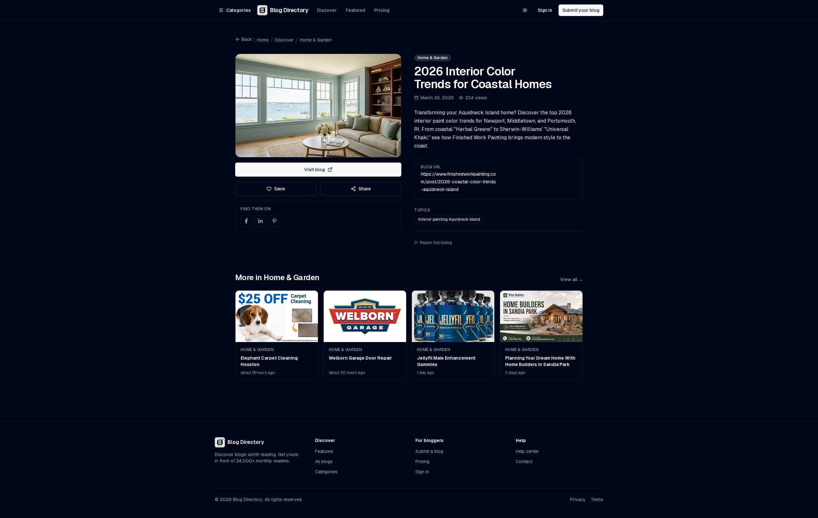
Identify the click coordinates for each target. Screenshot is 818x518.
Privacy (578, 499)
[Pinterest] (274, 221)
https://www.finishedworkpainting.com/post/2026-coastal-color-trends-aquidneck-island (458, 181)
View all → (571, 279)
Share (365, 189)
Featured (355, 10)
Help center (527, 451)
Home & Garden (316, 40)
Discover (327, 10)
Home (263, 40)
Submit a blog (429, 451)
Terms (597, 499)
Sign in (545, 10)
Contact (524, 461)
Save (279, 189)
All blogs (324, 461)
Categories (326, 472)
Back (247, 39)
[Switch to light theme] (525, 10)
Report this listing (436, 242)
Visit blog (314, 169)
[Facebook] (246, 221)
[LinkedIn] (260, 221)
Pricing (382, 10)
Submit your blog (580, 10)
